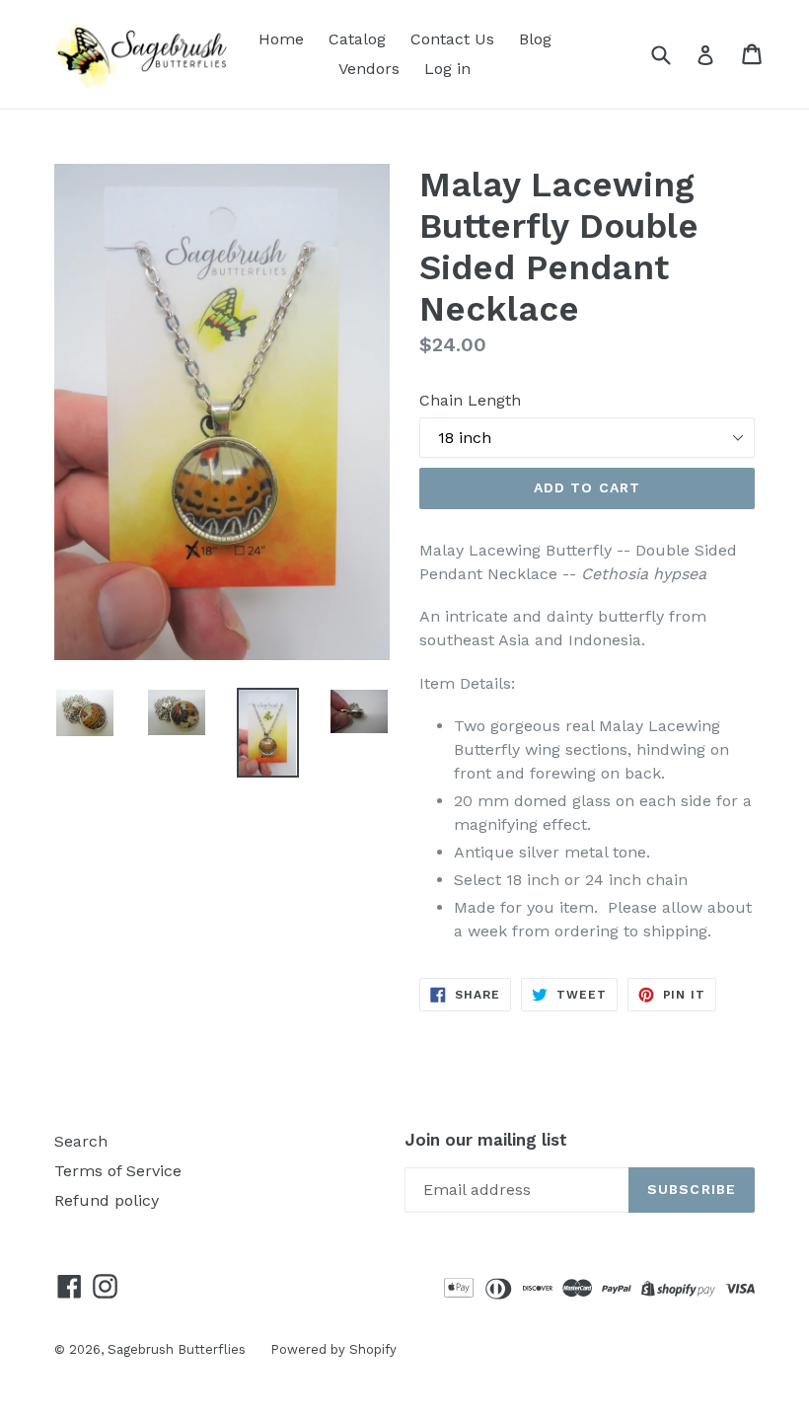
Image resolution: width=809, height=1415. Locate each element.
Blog (535, 39)
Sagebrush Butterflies (177, 1349)
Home (281, 39)
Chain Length (470, 400)
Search (81, 1141)
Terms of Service (118, 1170)
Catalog (357, 39)
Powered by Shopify (333, 1349)
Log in (447, 68)
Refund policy (106, 1200)
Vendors (369, 68)
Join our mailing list (485, 1140)
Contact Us (452, 39)
